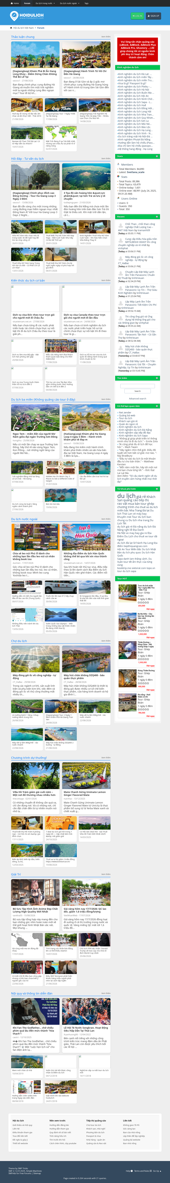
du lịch (126, 496)
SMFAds (12, 1173)
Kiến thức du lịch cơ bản (28, 280)
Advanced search (137, 398)
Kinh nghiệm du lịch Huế (132, 105)
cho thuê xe (141, 536)
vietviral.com (139, 568)
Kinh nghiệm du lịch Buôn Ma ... (136, 92)
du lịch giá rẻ (125, 526)
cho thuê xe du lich (146, 507)
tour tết (128, 561)
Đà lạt (146, 510)
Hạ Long (148, 542)
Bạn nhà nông (129, 1143)
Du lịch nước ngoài (24, 519)
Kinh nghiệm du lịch (130, 426)
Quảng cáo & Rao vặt (96, 1143)
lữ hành (138, 542)
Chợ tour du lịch (93, 1125)
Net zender (125, 412)
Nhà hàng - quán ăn (95, 1139)
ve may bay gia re (136, 533)
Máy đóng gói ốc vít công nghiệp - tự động (139, 258)
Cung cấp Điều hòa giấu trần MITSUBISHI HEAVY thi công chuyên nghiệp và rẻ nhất (137, 242)
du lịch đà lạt (125, 542)
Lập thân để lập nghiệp (134, 1136)
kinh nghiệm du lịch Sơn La (133, 120)
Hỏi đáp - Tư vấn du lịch (27, 158)
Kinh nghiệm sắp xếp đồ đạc (135, 432)
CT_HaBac (123, 263)
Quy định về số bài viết (60, 1132)
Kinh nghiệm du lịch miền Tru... (136, 80)
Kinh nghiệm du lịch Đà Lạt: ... (135, 74)
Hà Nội (121, 533)
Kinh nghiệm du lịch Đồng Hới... (136, 108)
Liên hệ (16, 1128)
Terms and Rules (142, 1171)
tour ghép (147, 504)
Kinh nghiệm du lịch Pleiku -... (135, 86)
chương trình (125, 507)
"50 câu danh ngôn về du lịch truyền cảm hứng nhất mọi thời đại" (137, 478)
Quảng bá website (131, 1139)
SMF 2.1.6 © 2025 (16, 1171)
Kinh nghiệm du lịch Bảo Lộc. (134, 127)
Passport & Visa (93, 1136)
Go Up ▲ (157, 1171)
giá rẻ (141, 496)
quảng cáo (130, 500)
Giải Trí (16, 874)
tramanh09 (144, 230)
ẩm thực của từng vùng (134, 563)
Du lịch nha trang (139, 520)
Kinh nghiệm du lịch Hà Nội (133, 89)
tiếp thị (144, 500)
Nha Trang (135, 510)
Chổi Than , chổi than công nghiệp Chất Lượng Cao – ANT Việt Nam (136, 227)
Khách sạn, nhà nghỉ (95, 1128)
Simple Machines (34, 1171)
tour (119, 571)
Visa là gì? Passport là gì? (132, 83)
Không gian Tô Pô (131, 1125)
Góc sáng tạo (129, 1128)
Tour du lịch (125, 418)
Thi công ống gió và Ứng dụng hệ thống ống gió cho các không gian (136, 319)
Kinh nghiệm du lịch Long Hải (134, 111)
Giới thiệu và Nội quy (22, 1125)
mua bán (134, 504)
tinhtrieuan (138, 278)
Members (127, 164)
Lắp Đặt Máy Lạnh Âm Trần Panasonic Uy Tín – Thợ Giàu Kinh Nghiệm (137, 289)
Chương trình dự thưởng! (29, 757)
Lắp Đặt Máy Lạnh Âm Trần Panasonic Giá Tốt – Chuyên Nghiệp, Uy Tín (137, 364)
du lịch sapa (129, 571)
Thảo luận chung (23, 36)
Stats (120, 156)
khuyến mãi (124, 517)
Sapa (120, 558)
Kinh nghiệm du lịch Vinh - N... (135, 133)
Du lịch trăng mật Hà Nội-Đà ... (135, 136)
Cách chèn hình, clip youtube (63, 1143)
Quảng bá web (127, 415)
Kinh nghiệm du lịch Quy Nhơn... (136, 117)
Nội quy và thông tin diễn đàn (31, 993)
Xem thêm (105, 37)
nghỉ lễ (128, 530)
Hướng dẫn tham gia (59, 1128)
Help (128, 1171)
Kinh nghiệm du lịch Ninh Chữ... (136, 99)
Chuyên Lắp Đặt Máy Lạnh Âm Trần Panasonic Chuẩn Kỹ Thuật (136, 275)
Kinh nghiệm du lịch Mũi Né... (135, 123)
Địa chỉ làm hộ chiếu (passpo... (135, 145)
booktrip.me (124, 568)
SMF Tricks (23, 1168)
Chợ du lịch (19, 641)
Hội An (121, 549)
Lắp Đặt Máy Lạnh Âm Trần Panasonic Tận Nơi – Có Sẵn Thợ (137, 334)
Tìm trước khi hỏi (57, 1139)
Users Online (129, 198)
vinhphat (123, 248)
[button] (45, 3)
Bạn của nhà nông (131, 1132)
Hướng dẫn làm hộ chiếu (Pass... (136, 142)
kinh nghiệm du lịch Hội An (133, 95)
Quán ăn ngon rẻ (128, 424)
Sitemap (37, 1173)
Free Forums (25, 1173)
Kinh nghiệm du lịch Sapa (133, 435)
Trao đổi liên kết (20, 1136)
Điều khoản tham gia (22, 1132)
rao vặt (122, 504)
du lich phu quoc (131, 552)
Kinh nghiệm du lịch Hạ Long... (135, 130)
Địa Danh (138, 529)
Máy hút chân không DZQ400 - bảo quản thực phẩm (135, 349)
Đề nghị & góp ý (20, 1139)
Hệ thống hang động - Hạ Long (135, 149)
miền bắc (123, 510)
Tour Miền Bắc (133, 549)
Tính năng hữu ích (58, 1136)
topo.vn (151, 568)
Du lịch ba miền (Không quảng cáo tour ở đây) (43, 399)
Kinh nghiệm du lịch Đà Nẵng (135, 429)
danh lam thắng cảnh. (135, 558)
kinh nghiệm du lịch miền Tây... (135, 77)
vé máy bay (140, 513)
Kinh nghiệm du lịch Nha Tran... (136, 114)
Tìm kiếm (122, 378)
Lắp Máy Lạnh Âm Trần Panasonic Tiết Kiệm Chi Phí (140, 303)
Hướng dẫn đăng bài (59, 1125)
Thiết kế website (20, 1143)
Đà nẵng (138, 526)
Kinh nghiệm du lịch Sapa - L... (135, 102)
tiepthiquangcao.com (135, 546)
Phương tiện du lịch (95, 1132)
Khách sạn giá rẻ (128, 421)
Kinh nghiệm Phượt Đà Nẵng (134, 139)
